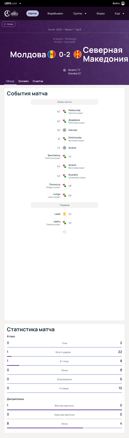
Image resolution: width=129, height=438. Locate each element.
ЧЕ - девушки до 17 (11, 13)
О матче (38, 81)
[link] (32, 13)
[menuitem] (33, 13)
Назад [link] (10, 24)
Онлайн (23, 81)
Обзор (10, 81)
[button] (80, 13)
